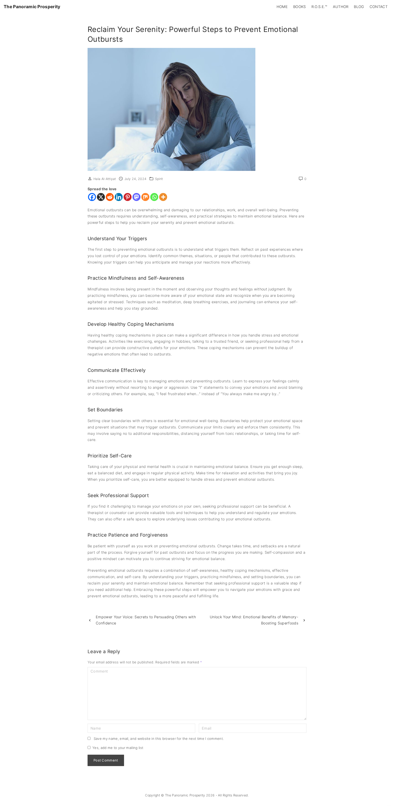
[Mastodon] (136, 197)
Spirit (159, 179)
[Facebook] (92, 197)
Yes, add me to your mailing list (117, 748)
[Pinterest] (128, 197)
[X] (101, 197)
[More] (163, 197)
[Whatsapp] (154, 197)
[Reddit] (110, 197)
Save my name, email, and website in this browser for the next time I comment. (159, 739)
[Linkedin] (119, 197)
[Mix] (145, 197)
